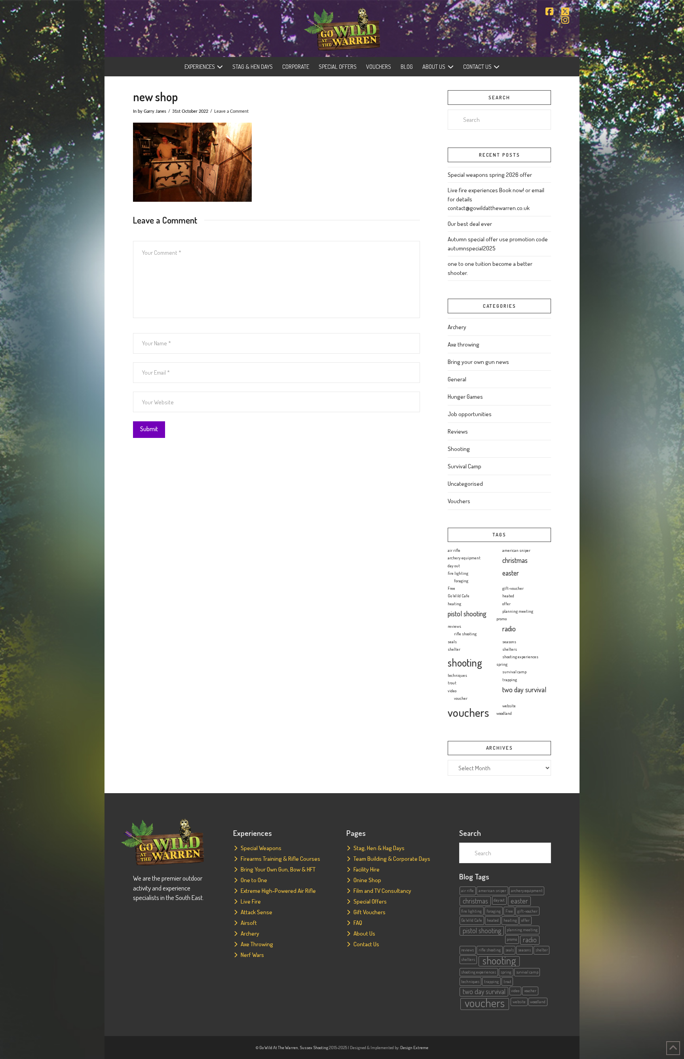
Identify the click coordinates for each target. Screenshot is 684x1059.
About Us (364, 933)
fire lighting (458, 573)
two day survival (524, 689)
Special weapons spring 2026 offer (490, 174)
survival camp (514, 671)
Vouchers (459, 501)
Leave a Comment (231, 111)
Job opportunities (470, 414)
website (509, 706)
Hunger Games (465, 396)
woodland (504, 713)
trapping (509, 679)
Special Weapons (261, 848)
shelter (454, 649)
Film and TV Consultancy (382, 890)
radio (509, 628)
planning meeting (517, 611)
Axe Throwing (257, 944)
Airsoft (249, 922)
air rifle (454, 550)
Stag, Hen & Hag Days (379, 848)
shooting (465, 662)
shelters (509, 649)
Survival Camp (464, 466)
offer (506, 603)
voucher (460, 698)
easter (510, 572)
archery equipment (464, 558)
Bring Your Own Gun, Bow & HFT (278, 869)
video (452, 690)
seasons (509, 641)
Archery (457, 327)
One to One (254, 880)
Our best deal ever (470, 223)
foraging (461, 580)
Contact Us (366, 944)
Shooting (459, 449)
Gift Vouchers (369, 912)
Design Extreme (414, 1047)
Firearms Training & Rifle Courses (280, 858)
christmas (515, 560)
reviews (454, 626)
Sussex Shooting (314, 1047)
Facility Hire (366, 869)
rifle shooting (465, 634)
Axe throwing (463, 344)
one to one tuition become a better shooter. (490, 268)
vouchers (468, 712)
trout (452, 683)
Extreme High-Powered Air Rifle (278, 890)
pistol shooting (467, 613)
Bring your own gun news (478, 362)
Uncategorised (465, 483)
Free (451, 588)
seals (452, 641)
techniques (457, 675)
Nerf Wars (252, 955)
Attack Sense (256, 912)
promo (501, 618)
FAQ (357, 922)
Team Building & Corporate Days (391, 858)
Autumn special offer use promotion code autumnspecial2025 (498, 243)
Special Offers (370, 901)
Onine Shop (367, 880)
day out (454, 565)
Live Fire (251, 901)
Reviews (458, 431)
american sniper (516, 550)
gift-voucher (513, 588)
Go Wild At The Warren (278, 1047)
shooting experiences (520, 656)
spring (501, 664)
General (457, 379)
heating (454, 603)
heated (508, 596)
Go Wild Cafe (458, 596)
